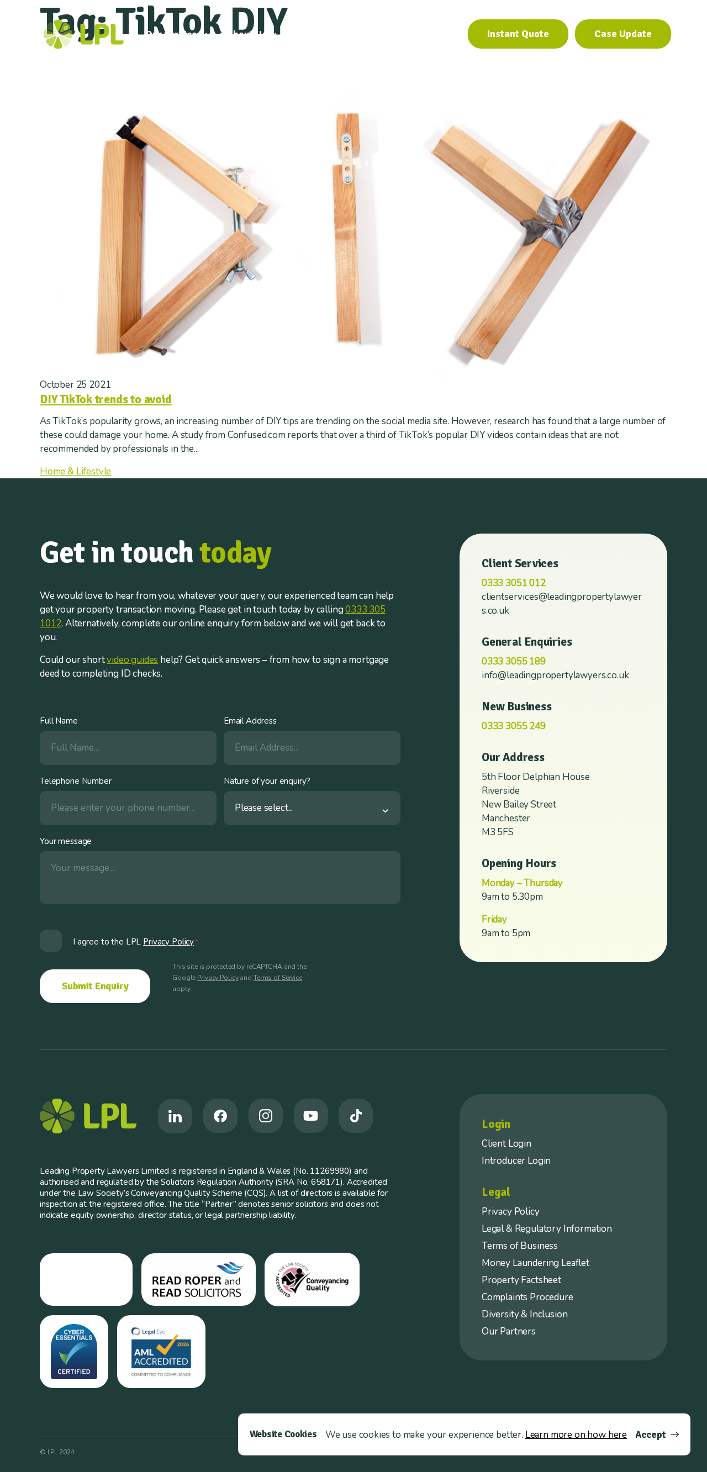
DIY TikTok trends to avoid (106, 399)
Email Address (250, 720)
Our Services (173, 34)
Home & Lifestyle (75, 471)
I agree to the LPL (135, 941)
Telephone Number (76, 781)
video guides (132, 659)
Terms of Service (278, 977)
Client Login (506, 1143)
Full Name (59, 720)
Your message (66, 841)
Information (318, 34)
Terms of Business (520, 1245)
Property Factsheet (521, 1280)
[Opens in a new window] (175, 1116)
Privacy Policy (217, 977)
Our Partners (509, 1331)
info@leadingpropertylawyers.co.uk (555, 675)
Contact (437, 34)
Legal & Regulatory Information (547, 1228)
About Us (247, 34)
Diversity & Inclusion (524, 1314)
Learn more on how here (576, 1434)
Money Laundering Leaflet (535, 1263)
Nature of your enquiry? (267, 781)
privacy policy (168, 941)
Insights (386, 34)
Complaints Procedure (527, 1297)
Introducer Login (516, 1160)
